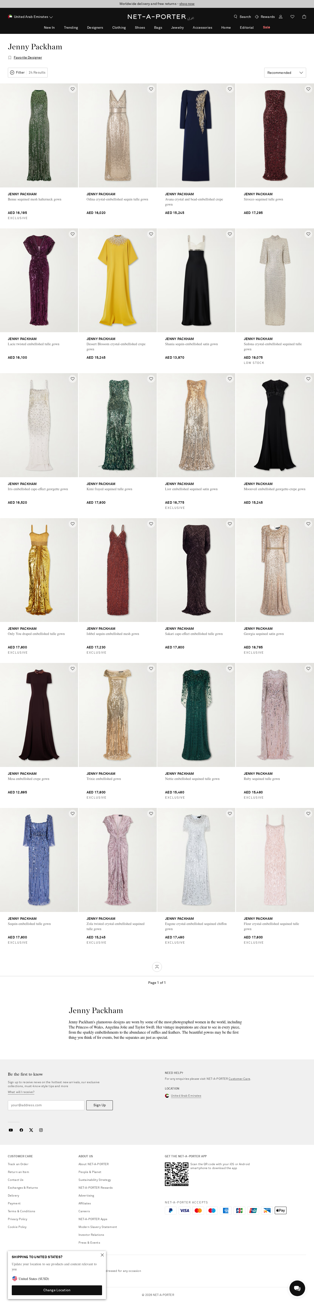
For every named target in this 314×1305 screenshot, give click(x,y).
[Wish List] (292, 17)
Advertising (86, 1195)
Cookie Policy (17, 1227)
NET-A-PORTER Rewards (95, 1187)
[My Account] (281, 17)
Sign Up (99, 1105)
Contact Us (15, 1180)
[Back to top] (157, 967)
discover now (193, 4)
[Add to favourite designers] (10, 58)
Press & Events (89, 1242)
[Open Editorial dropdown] (256, 27)
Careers (84, 1211)
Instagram (41, 1130)
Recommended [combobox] (279, 73)
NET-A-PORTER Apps (92, 1219)
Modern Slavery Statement (97, 1227)
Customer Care (239, 1079)
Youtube (10, 1130)
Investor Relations (91, 1235)
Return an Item (18, 1172)
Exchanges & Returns (23, 1187)
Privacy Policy (17, 1219)
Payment (14, 1203)
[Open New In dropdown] (57, 27)
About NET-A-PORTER (93, 1164)
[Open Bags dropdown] (165, 27)
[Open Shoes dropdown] (148, 27)
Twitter (31, 1130)
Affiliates (84, 1203)
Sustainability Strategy (94, 1180)
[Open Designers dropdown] (106, 27)
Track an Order (18, 1164)
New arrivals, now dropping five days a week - (157, 4)
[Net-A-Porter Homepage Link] (157, 17)
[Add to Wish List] (73, 89)
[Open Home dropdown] (234, 27)
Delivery (13, 1195)
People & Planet (89, 1172)
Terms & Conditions (21, 1211)
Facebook (21, 1130)
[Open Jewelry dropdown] (186, 27)
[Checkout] (302, 17)
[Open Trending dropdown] (81, 27)
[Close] (102, 1255)
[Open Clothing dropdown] (129, 27)
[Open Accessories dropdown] (215, 27)
